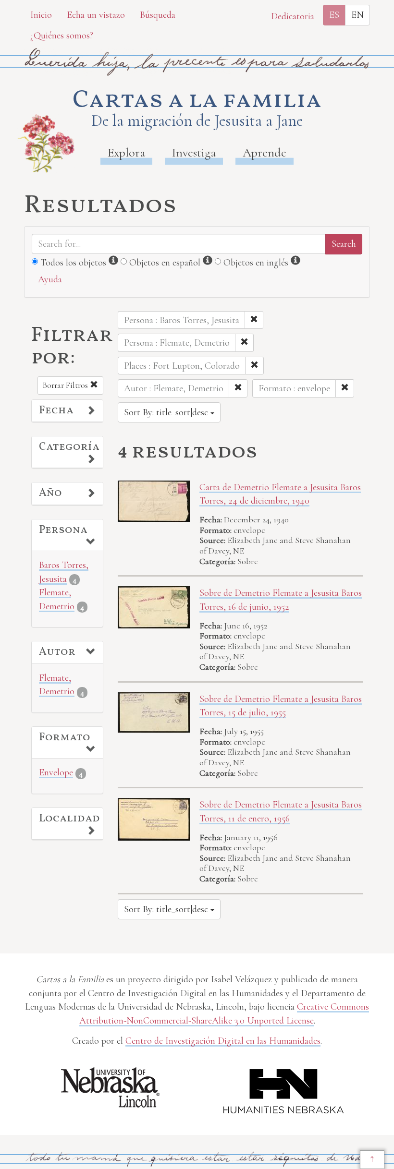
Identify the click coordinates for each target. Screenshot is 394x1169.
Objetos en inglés (255, 262)
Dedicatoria (292, 16)
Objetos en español (164, 262)
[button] (67, 411)
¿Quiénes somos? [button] (61, 35)
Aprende (264, 152)
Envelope (56, 772)
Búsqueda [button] (157, 15)
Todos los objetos (73, 262)
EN (357, 15)
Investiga (194, 152)
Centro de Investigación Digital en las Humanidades (222, 1041)
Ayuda (50, 279)
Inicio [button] (41, 15)
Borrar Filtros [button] (66, 385)
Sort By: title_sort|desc (167, 412)
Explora (126, 152)
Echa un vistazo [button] (96, 15)
